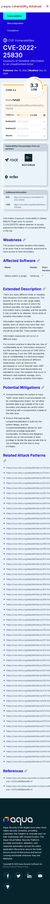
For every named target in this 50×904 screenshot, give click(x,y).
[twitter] (19, 876)
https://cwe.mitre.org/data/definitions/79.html (28, 761)
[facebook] (8, 876)
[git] (8, 887)
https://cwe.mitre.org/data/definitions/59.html (28, 731)
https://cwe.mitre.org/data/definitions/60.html (28, 736)
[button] (47, 6)
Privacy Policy (9, 867)
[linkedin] (30, 876)
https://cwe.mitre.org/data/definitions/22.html (28, 483)
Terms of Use (22, 867)
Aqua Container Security (18, 821)
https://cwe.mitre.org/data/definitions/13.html (27, 473)
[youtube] (40, 876)
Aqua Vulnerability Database (21, 7)
